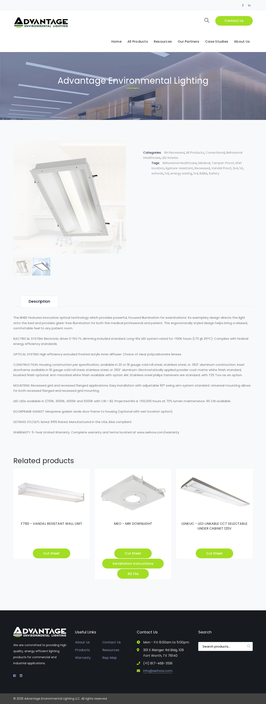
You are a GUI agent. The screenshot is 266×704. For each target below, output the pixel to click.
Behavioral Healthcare (180, 163)
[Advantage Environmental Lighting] (41, 22)
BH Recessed (174, 152)
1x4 (195, 173)
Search (249, 646)
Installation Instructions (133, 563)
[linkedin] (21, 676)
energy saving (181, 173)
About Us (82, 642)
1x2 (167, 173)
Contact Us (234, 21)
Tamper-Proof (223, 163)
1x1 (241, 168)
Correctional (215, 152)
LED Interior (170, 157)
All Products (195, 152)
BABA (203, 173)
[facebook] (14, 676)
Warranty (83, 657)
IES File (133, 574)
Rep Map (109, 657)
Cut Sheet (51, 553)
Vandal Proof (221, 168)
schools (157, 173)
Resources (110, 650)
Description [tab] (39, 301)
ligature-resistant (179, 168)
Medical (204, 163)
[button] (118, 148)
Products (82, 650)
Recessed (202, 168)
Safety (214, 173)
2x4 (235, 168)
